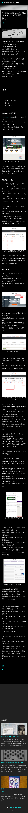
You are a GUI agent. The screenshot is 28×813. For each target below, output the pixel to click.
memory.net (7, 117)
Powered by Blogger (15, 807)
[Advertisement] (14, 700)
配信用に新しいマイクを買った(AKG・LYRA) (12, 762)
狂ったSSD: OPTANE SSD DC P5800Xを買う (12, 736)
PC (3, 665)
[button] (3, 23)
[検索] (26, 2)
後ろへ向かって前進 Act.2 (11, 2)
